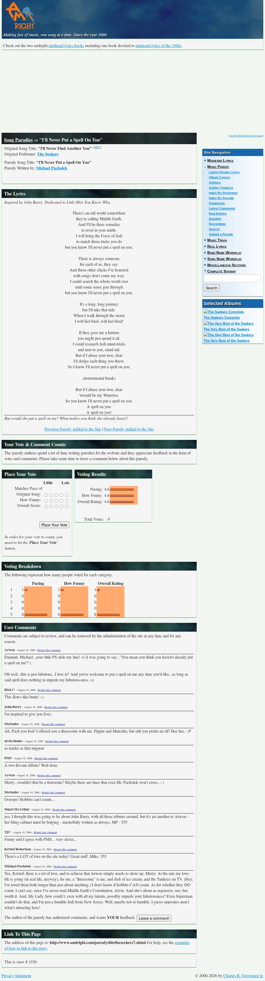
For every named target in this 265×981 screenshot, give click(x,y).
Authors (215, 183)
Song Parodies (18, 139)
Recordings (217, 224)
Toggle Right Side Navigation (246, 135)
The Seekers (47, 154)
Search (214, 229)
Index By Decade (221, 198)
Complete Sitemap (221, 271)
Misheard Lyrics (220, 160)
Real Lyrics (216, 246)
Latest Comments (222, 208)
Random (215, 219)
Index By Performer (223, 193)
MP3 (97, 147)
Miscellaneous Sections (226, 265)
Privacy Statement (16, 975)
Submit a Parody (221, 234)
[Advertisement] (132, 91)
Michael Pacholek (51, 168)
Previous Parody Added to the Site (73, 429)
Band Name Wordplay (224, 252)
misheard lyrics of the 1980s (158, 45)
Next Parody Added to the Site (129, 429)
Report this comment (49, 650)
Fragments (217, 203)
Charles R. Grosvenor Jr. (243, 975)
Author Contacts (221, 188)
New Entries (218, 214)
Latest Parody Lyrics (224, 172)
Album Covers (219, 177)
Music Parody (218, 167)
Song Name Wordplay (224, 259)
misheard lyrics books (66, 45)
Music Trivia (217, 240)
